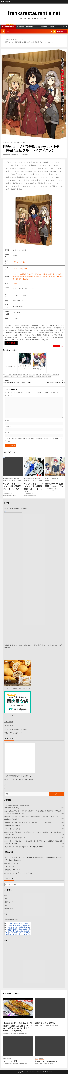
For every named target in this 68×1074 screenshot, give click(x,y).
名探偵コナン (41, 1058)
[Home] (3, 31)
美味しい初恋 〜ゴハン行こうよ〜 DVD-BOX (17, 381)
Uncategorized (38, 1019)
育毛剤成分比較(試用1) (11, 808)
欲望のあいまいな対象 (33, 26)
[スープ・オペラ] (18, 1046)
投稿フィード (8, 902)
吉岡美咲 (23, 276)
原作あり (54, 478)
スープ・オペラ (51, 26)
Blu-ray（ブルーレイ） (8, 142)
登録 (5, 895)
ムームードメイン (10, 716)
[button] (7, 31)
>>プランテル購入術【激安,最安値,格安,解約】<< (19, 780)
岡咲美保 (30, 276)
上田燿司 (18, 279)
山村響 (45, 274)
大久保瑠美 (32, 374)
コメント (8, 395)
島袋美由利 (37, 276)
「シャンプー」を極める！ (12, 829)
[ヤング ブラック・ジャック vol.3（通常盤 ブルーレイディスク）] (13, 466)
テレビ (14, 142)
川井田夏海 (51, 276)
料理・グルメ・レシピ (7, 1020)
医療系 (19, 480)
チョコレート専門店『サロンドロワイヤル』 (18, 689)
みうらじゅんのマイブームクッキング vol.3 (18, 873)
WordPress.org (9, 908)
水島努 (15, 283)
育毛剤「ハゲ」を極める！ (12, 825)
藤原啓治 (16, 276)
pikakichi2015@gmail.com (11, 154)
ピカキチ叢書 (8, 722)
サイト (7, 432)
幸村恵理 (23, 274)
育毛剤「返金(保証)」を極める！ (14, 838)
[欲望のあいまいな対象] (50, 1008)
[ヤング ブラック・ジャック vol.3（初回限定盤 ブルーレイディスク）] (34, 466)
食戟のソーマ (47, 480)
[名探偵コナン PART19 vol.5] (50, 1046)
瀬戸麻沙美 (37, 274)
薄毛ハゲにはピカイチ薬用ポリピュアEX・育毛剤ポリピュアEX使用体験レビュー (30, 822)
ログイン (7, 899)
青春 (57, 478)
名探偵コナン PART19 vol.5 (13, 870)
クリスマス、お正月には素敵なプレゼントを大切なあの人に (23, 847)
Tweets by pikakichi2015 (12, 919)
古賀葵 (45, 276)
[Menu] (7, 31)
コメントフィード (10, 905)
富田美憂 (51, 274)
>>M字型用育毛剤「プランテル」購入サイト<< (19, 776)
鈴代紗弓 (16, 274)
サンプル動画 (16, 478)
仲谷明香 (30, 274)
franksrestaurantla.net (34, 13)
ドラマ (4, 480)
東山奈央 (26, 279)
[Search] (51, 31)
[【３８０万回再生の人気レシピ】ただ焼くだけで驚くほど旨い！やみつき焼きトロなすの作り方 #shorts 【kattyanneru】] (18, 1008)
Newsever (40, 1072)
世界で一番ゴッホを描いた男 (55, 381)
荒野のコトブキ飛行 (21, 142)
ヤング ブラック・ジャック (12, 480)
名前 (7, 420)
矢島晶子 (58, 274)
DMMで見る (11, 343)
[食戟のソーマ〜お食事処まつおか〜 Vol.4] (55, 466)
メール (8, 426)
